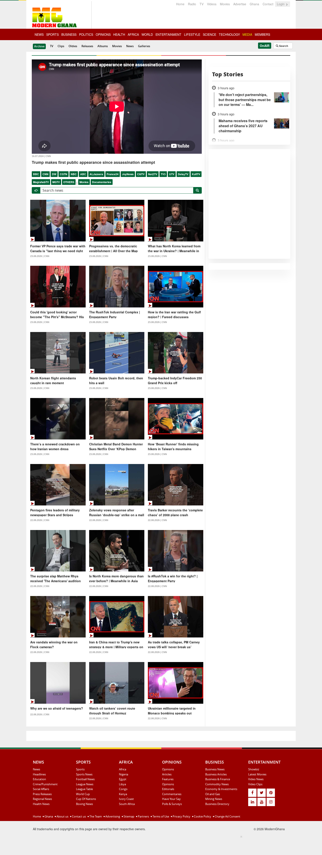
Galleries (144, 46)
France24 (113, 174)
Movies (225, 4)
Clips (61, 46)
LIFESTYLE (192, 34)
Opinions (168, 769)
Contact (268, 4)
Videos (211, 4)
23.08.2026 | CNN (39, 256)
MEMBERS (262, 34)
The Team (95, 816)
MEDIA (247, 34)
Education (39, 779)
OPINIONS (103, 34)
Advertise (239, 4)
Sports (80, 769)
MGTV (56, 182)
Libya (122, 784)
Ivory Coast (126, 799)
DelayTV (183, 174)
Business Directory (217, 804)
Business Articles (216, 774)
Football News (85, 779)
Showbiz (253, 769)
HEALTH (119, 34)
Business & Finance (217, 779)
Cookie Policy (202, 816)
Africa (122, 769)
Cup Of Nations (86, 799)
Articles (167, 774)
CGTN (63, 174)
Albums (102, 46)
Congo (123, 789)
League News (84, 784)
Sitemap (128, 816)
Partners (143, 816)
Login (281, 4)
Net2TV (152, 174)
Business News (215, 769)
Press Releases (42, 794)
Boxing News (84, 804)
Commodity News (217, 784)
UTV (171, 174)
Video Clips (255, 784)
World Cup (83, 794)
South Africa (127, 804)
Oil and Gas (212, 794)
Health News (41, 804)
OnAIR (264, 45)
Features (167, 779)
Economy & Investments (221, 789)
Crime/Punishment (45, 784)
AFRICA (133, 34)
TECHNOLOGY (229, 34)
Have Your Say (171, 799)
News (130, 46)
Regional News (42, 799)
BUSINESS (68, 34)
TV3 (163, 174)
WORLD (147, 34)
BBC (36, 174)
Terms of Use (160, 816)
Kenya (123, 794)
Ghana (254, 4)
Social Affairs (41, 789)
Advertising (112, 816)
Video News (256, 779)
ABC (83, 174)
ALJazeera (96, 174)
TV (201, 4)
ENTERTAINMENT (168, 34)
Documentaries (101, 182)
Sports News (84, 774)
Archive (39, 46)
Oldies (73, 46)
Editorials (168, 789)
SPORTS (52, 34)
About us (62, 816)
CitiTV (141, 174)
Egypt (122, 779)
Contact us (78, 816)
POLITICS (86, 34)
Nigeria (123, 774)
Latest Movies (257, 774)
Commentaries (171, 794)
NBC (74, 174)
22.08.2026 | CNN (39, 520)
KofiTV (196, 174)
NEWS (39, 34)
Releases (87, 46)
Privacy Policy (181, 816)
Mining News (213, 799)
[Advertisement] (159, 844)
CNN (45, 174)
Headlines (39, 774)
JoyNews (128, 174)
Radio (192, 4)
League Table (84, 789)
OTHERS (68, 182)
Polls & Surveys (172, 804)
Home (180, 4)
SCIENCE (209, 34)
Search (283, 46)
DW (54, 174)
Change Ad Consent (227, 816)
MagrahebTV (41, 182)
